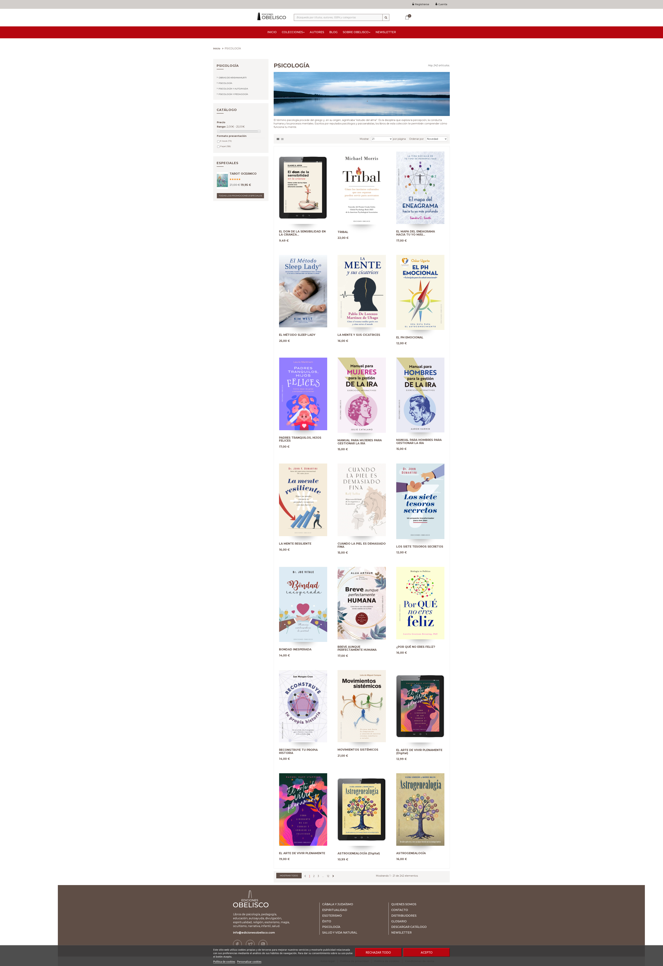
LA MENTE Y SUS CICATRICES (359, 334)
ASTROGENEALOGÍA (411, 853)
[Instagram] (263, 944)
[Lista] (282, 138)
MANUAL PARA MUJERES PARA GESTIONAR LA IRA (360, 442)
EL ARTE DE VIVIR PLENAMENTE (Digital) (419, 752)
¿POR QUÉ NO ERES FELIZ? (415, 646)
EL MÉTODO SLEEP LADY (297, 334)
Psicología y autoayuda (233, 88)
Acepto (427, 952)
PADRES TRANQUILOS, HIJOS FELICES (300, 439)
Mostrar (364, 138)
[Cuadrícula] (278, 138)
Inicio (216, 48)
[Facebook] (237, 944)
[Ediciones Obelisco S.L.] (271, 16)
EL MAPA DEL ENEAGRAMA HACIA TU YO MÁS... (415, 233)
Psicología (225, 83)
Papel (225, 146)
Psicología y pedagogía (233, 94)
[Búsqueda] (385, 17)
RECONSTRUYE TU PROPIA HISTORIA (298, 751)
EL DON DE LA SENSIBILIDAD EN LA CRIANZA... (302, 233)
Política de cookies (224, 961)
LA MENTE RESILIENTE (295, 543)
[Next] (333, 876)
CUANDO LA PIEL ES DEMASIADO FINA (362, 545)
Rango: (221, 126)
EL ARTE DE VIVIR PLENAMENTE (302, 853)
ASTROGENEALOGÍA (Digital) (359, 853)
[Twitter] (250, 944)
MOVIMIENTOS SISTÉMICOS (358, 749)
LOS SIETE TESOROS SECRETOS (419, 546)
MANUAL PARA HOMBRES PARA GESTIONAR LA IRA (419, 441)
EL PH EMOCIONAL (409, 337)
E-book (226, 141)
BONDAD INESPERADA (295, 649)
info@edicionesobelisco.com (254, 932)
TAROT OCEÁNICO (243, 173)
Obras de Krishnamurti (233, 77)
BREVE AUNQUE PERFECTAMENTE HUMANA (357, 648)
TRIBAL (343, 232)
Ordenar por (416, 138)
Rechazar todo (378, 952)
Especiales (227, 163)
